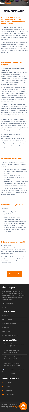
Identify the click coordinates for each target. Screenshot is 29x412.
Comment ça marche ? (8, 303)
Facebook (8, 382)
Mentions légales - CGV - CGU (10, 335)
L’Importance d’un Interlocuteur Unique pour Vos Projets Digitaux (14, 345)
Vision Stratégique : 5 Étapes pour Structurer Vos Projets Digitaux (13, 364)
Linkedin (8, 386)
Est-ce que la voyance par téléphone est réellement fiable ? (17, 371)
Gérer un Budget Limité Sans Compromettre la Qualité (11, 351)
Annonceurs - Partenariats (9, 323)
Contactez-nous (10, 394)
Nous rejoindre (15, 274)
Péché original (17, 408)
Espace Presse (6, 331)
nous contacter (15, 406)
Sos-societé (9, 390)
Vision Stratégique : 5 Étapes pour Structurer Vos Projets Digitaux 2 (13, 357)
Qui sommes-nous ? (7, 319)
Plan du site (5, 307)
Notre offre (5, 315)
